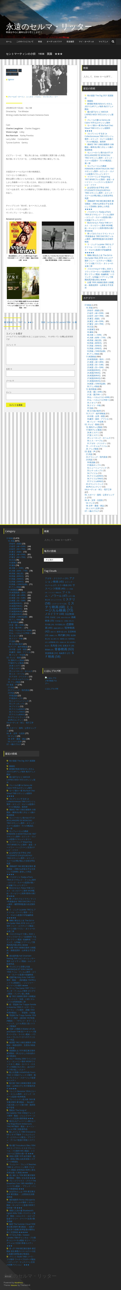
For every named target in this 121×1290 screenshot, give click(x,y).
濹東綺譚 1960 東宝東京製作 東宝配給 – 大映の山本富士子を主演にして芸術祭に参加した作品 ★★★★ (99, 205)
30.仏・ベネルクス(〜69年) (98, 397)
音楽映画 (51, 653)
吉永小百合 (65, 617)
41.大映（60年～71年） (97, 337)
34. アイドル (92, 473)
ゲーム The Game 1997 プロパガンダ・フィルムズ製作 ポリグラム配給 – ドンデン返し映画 (21, 991)
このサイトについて (24, 41)
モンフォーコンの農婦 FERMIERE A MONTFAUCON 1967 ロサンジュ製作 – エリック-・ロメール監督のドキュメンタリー (99, 170)
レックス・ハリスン (33, 97)
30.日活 (90, 326)
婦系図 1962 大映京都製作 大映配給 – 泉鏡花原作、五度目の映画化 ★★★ (21, 1045)
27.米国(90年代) (93, 378)
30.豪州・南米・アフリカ (97, 419)
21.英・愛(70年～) (94, 394)
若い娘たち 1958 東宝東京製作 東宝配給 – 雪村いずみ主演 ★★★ (21, 1176)
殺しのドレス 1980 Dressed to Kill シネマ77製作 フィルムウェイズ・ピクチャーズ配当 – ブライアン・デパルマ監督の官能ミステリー (21, 1137)
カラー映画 (64, 585)
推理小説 (62, 632)
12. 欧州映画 (12, 70)
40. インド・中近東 (95, 421)
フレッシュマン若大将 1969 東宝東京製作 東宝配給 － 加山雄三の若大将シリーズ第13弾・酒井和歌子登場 (21, 1103)
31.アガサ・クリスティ (97, 443)
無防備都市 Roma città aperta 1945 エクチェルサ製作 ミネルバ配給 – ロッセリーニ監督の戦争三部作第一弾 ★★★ (21, 1203)
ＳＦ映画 (59, 655)
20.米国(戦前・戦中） (96, 359)
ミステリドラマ (58, 604)
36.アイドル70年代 (95, 478)
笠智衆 (63, 642)
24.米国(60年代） (94, 370)
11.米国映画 (91, 356)
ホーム (9, 41)
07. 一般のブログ (92, 511)
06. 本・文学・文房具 (94, 500)
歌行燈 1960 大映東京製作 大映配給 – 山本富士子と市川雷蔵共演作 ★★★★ (21, 1086)
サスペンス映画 (60, 586)
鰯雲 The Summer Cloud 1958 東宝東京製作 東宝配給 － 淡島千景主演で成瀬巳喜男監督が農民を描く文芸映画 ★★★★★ (21, 1228)
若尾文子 (68, 645)
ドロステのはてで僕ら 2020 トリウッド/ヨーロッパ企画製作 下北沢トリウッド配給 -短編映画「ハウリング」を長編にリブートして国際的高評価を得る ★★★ (99, 274)
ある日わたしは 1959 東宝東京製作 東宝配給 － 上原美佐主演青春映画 (21, 1194)
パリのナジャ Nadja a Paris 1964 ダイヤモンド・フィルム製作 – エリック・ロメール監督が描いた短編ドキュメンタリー (99, 216)
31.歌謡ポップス (94, 465)
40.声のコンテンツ (94, 486)
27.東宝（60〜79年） (96, 324)
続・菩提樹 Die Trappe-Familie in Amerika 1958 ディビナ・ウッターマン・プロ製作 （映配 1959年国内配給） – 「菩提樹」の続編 (21, 1008)
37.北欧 (90, 408)
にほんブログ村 (51, 688)
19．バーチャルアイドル (96, 446)
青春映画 (64, 649)
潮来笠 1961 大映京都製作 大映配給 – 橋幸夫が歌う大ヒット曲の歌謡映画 (99, 147)
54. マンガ (90, 503)
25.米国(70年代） (94, 373)
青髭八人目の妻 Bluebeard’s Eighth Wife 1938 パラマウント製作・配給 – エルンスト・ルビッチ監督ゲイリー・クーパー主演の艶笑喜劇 (21, 1216)
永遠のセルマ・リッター (49, 26)
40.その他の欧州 (94, 411)
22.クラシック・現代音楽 (96, 457)
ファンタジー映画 (54, 592)
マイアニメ (103, 41)
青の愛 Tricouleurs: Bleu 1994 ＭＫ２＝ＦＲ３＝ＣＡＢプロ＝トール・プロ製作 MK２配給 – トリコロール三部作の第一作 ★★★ (21, 1149)
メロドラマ (54, 613)
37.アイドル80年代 (95, 481)
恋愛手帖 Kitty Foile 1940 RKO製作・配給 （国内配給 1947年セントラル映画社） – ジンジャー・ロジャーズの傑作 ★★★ (21, 981)
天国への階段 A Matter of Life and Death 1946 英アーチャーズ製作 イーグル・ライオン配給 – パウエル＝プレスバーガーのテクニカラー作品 (21, 1034)
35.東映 (90, 332)
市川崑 (49, 624)
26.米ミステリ (93, 432)
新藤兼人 (53, 635)
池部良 (63, 639)
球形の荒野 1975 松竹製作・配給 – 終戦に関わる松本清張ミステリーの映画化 (21, 1159)
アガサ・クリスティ (56, 578)
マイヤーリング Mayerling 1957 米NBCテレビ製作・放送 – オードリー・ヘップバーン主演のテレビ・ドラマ (99, 180)
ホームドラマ (56, 600)
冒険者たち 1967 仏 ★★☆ (19, 322)
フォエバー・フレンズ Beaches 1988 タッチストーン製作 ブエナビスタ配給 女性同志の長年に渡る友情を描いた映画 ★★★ (21, 1168)
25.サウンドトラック (95, 484)
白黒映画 (54, 642)
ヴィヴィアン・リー (50, 97)
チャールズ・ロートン (16, 97)
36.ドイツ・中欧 (94, 405)
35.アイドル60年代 (95, 476)
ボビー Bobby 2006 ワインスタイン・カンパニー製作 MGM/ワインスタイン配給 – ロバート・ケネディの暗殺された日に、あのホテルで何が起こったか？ (21, 1064)
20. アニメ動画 (92, 448)
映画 (40, 41)
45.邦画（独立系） (95, 340)
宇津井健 (59, 621)
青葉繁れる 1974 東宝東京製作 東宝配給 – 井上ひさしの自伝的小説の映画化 (21, 1053)
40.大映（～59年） (95, 335)
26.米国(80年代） (94, 375)
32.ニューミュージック (97, 467)
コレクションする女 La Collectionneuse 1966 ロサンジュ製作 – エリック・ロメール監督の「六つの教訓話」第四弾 (99, 137)
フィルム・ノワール (58, 594)
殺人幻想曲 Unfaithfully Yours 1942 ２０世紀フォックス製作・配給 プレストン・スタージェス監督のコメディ (21, 1076)
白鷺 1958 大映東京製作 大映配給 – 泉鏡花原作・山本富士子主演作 (99, 285)
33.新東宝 (91, 329)
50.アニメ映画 (93, 386)
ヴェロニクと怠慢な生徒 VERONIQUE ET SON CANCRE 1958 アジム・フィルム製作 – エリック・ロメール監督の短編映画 (21, 970)
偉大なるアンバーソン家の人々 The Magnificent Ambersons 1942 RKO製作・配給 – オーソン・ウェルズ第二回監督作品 (21, 1125)
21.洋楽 (89, 454)
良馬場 (56, 645)
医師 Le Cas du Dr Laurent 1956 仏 (57, 322)
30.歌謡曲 (91, 462)
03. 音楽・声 (90, 451)
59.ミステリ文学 (93, 508)
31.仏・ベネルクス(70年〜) (98, 400)
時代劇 (64, 635)
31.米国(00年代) (93, 381)
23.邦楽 (89, 459)
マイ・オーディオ (86, 41)
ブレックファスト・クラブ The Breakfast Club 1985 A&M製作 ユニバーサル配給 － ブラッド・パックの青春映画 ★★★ (21, 1184)
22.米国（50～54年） (96, 364)
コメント (11, 344)
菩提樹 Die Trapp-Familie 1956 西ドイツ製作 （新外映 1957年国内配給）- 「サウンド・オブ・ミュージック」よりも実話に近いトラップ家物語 (21, 1020)
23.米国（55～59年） (96, 367)
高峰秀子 (64, 653)
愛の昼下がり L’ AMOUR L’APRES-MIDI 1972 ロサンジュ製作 (99, 115)
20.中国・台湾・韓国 (96, 416)
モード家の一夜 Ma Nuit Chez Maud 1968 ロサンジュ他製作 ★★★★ (99, 128)
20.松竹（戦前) (93, 310)
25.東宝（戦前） (94, 318)
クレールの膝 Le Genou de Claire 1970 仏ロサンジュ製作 (97, 121)
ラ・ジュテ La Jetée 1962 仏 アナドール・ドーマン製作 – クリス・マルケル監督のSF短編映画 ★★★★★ (99, 248)
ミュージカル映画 (59, 608)
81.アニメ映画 (93, 354)
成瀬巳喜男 (59, 628)
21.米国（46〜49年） (96, 362)
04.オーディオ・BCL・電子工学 (98, 489)
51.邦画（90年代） (95, 345)
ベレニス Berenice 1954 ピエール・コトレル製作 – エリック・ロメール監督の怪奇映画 (21, 1094)
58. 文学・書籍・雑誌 (95, 505)
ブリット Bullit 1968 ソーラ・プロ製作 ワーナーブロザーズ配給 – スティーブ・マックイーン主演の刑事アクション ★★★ (21, 1260)
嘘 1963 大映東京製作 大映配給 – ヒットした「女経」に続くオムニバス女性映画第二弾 (21, 999)
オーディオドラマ (54, 41)
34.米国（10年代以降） (97, 383)
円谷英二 (55, 617)
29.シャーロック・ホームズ (98, 438)
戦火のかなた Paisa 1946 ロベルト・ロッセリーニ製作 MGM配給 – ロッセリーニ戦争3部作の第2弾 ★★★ (99, 226)
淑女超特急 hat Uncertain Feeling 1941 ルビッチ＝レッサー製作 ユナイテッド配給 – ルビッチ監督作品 (21, 959)
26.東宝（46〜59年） (96, 321)
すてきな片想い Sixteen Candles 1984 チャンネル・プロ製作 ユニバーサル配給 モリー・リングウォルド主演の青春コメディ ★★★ (21, 1240)
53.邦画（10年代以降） (97, 351)
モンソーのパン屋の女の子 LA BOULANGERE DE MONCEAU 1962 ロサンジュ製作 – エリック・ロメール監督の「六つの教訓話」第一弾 (99, 158)
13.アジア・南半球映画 (95, 413)
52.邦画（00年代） (95, 348)
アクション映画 (60, 579)
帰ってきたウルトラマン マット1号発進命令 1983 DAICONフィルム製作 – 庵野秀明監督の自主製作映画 (99, 237)
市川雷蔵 (60, 624)
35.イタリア (92, 402)
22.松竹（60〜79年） (96, 316)
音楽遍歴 (70, 41)
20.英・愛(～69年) (94, 392)
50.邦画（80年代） (95, 343)
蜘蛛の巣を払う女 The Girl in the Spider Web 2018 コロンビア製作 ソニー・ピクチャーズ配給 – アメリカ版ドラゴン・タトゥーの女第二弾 (99, 260)
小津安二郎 (69, 621)
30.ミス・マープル (95, 440)
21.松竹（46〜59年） (96, 313)
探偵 (53, 632)
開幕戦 (90, 101)
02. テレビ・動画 (92, 424)
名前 (9, 369)
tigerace (11, 79)
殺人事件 (55, 639)
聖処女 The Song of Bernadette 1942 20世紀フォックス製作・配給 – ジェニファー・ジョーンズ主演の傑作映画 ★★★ (21, 1114)
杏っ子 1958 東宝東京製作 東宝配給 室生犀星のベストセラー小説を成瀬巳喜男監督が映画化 (21, 1251)
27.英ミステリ (93, 435)
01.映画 (88, 305)
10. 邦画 (89, 307)
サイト (9, 392)
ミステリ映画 (59, 605)
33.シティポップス (95, 470)
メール (10, 380)
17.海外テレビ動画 (94, 430)
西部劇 (49, 649)
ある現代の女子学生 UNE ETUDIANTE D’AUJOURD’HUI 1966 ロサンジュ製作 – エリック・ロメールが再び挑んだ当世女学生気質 (99, 193)
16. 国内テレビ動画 (94, 427)
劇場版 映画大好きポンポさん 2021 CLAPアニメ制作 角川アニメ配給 (99, 106)
